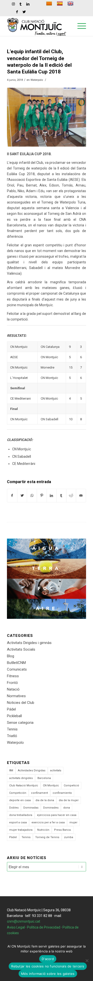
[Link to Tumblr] (20, 4)
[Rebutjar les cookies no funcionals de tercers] (86, 960)
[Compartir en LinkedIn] (52, 495)
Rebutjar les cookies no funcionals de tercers (47, 966)
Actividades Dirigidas (31, 770)
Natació (13, 689)
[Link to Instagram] (13, 4)
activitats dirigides (21, 778)
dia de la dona (44, 800)
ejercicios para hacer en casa (56, 815)
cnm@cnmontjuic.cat (23, 921)
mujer (73, 822)
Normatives (16, 696)
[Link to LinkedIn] (27, 4)
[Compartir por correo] (81, 495)
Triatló (12, 736)
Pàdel (13, 837)
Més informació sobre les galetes (48, 974)
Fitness (13, 676)
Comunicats (17, 669)
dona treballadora (20, 815)
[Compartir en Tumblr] (61, 495)
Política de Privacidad (43, 927)
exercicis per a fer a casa (48, 822)
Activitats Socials (21, 649)
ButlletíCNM (16, 662)
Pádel (11, 709)
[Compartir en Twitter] (22, 495)
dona (66, 807)
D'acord (48, 959)
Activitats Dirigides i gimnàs (29, 643)
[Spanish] (60, 3)
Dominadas (30, 807)
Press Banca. (62, 829)
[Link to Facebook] (17, 12)
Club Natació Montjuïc (23, 785)
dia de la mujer (69, 800)
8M (11, 770)
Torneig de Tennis (47, 837)
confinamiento (62, 793)
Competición (17, 793)
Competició (71, 785)
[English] (71, 3)
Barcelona (44, 778)
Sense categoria (20, 722)
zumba (68, 837)
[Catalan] (49, 3)
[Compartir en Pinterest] (42, 495)
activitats (55, 770)
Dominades (51, 807)
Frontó (12, 682)
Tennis (12, 729)
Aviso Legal (16, 927)
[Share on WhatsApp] (32, 495)
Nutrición (43, 829)
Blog (10, 656)
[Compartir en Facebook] (12, 495)
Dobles (14, 807)
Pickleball (14, 716)
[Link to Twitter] (24, 12)
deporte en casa (20, 800)
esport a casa (18, 822)
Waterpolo (37, 80)
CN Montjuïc (51, 785)
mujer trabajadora (20, 829)
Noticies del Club (20, 702)
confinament (39, 793)
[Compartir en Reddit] (71, 495)
